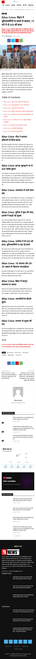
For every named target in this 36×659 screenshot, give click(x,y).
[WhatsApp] (21, 40)
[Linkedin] (16, 642)
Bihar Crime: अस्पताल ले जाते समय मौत (14, 108)
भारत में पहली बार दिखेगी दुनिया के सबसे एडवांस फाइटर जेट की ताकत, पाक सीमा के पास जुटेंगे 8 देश (23, 437)
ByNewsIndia (11, 355)
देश (5, 13)
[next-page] (6, 444)
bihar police (25, 352)
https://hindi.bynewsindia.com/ (18, 402)
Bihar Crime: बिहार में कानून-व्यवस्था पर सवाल (15, 125)
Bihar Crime (18, 352)
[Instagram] (11, 642)
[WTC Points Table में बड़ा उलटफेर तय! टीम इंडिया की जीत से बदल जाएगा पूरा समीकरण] (7, 510)
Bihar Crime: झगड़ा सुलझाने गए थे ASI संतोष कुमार (16, 105)
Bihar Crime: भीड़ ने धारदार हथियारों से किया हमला (16, 102)
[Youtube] (30, 642)
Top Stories (18, 355)
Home (3, 9)
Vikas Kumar (8, 36)
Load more (17, 536)
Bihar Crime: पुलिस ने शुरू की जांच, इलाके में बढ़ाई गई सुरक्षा (18, 111)
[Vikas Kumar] (3, 36)
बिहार (7, 9)
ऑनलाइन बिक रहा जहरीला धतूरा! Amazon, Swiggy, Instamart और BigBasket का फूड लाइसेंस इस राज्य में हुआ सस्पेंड (23, 428)
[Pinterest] (17, 40)
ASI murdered (10, 352)
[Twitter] (13, 40)
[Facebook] (9, 40)
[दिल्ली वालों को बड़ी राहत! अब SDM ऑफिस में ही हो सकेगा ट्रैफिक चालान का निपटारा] (7, 420)
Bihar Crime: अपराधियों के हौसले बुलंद (13, 128)
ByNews (4, 355)
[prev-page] (3, 444)
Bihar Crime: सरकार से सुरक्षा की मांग (13, 131)
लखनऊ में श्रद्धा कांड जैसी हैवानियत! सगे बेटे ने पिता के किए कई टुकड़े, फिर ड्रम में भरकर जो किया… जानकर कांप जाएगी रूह (23, 629)
